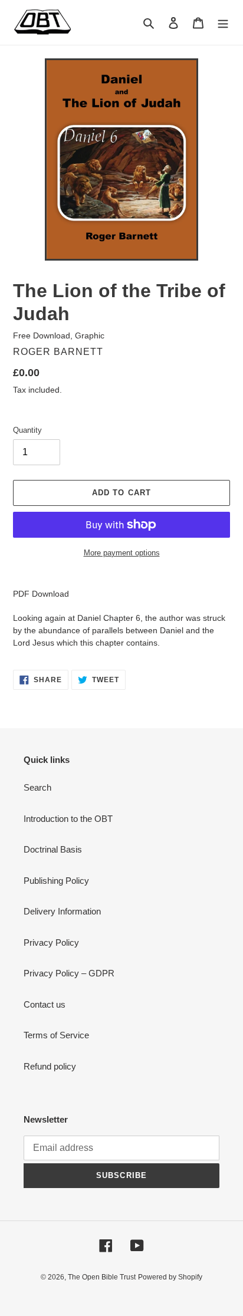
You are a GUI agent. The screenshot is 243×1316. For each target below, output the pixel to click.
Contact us (44, 1004)
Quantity (27, 430)
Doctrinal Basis (53, 849)
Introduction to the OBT (68, 819)
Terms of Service (56, 1035)
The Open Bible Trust (102, 1277)
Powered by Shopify (170, 1277)
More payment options (122, 552)
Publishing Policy (56, 881)
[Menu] (223, 22)
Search (37, 787)
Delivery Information (62, 911)
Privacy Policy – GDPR (69, 973)
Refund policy (50, 1066)
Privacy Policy (51, 942)
